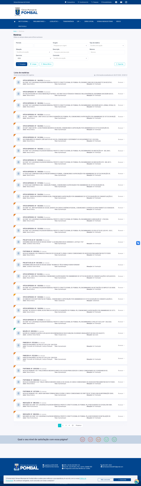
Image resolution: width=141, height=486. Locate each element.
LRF (78, 21)
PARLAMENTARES (39, 21)
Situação (19, 49)
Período (18, 43)
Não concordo (105, 480)
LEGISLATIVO (54, 21)
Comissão (56, 55)
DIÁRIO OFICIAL (89, 21)
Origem (55, 43)
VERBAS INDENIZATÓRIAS (105, 21)
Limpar (34, 64)
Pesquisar (22, 64)
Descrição (56, 49)
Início (15, 31)
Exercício (19, 55)
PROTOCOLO (22, 26)
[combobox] (70, 46)
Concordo (123, 480)
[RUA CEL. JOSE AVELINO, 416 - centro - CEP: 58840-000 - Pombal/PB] (70, 451)
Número (92, 49)
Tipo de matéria (95, 43)
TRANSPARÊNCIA (68, 21)
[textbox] (70, 45)
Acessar (120, 82)
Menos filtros (47, 64)
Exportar (120, 64)
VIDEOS (118, 21)
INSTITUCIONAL (23, 21)
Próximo (78, 425)
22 (72, 425)
